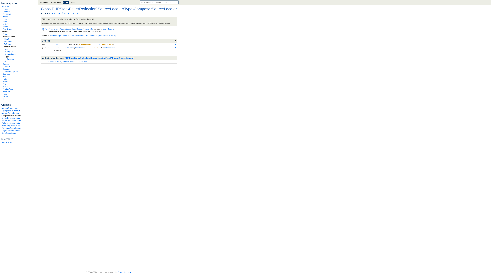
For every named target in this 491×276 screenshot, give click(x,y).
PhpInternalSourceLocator (11, 128)
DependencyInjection (10, 71)
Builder (5, 9)
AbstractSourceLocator (10, 108)
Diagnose (6, 74)
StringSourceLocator (9, 133)
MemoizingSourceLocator (11, 126)
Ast (6, 49)
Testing (5, 96)
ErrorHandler (7, 14)
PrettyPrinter (7, 29)
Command (6, 69)
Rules (5, 94)
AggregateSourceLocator (11, 111)
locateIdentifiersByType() (76, 62)
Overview (44, 2)
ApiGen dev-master (125, 272)
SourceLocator (10, 47)
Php (4, 84)
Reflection (8, 42)
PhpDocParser (8, 89)
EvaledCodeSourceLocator (11, 121)
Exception (9, 52)
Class (65, 2)
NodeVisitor (7, 24)
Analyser (6, 34)
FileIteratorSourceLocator (11, 123)
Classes (6, 64)
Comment (6, 12)
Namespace (56, 2)
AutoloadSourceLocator (10, 113)
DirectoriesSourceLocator (11, 118)
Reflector (7, 44)
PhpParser (5, 7)
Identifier (7, 39)
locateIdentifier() (51, 62)
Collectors (6, 66)
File (4, 76)
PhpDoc (6, 86)
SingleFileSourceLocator (11, 131)
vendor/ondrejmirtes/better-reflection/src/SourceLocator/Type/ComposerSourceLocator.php (83, 36)
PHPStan (5, 32)
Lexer (5, 19)
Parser (5, 27)
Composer (10, 59)
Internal (5, 17)
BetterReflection (9, 37)
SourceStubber (10, 54)
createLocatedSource (64, 48)
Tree (73, 2)
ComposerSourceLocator (11, 116)
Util (5, 61)
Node (5, 22)
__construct (60, 44)
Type (7, 56)
